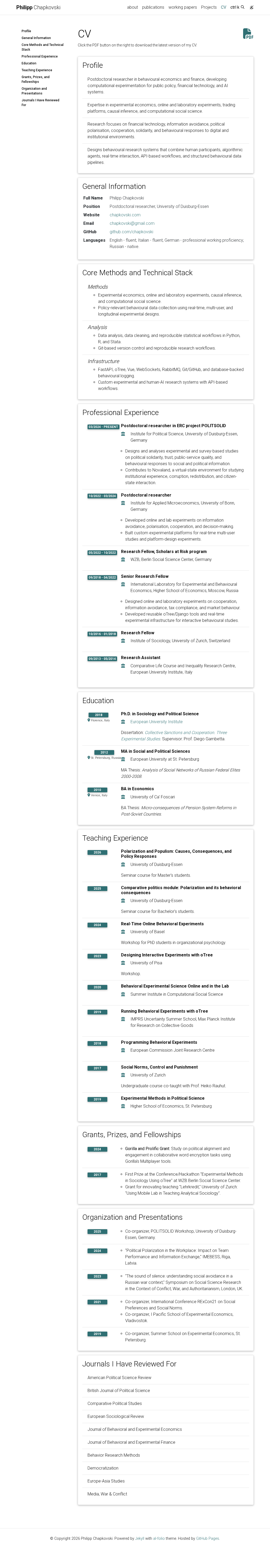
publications (153, 7)
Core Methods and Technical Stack (43, 47)
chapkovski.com (125, 214)
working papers (182, 7)
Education (29, 63)
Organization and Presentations (34, 91)
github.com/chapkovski (131, 231)
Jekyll (139, 1538)
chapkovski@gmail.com (132, 223)
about (132, 7)
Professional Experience (40, 56)
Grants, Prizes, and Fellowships (36, 79)
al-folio (159, 1538)
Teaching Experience (37, 70)
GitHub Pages (207, 1538)
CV (224, 7)
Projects (209, 7)
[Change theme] (250, 5)
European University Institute (157, 721)
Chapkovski (38, 7)
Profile (26, 31)
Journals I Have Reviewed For (40, 102)
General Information (36, 38)
